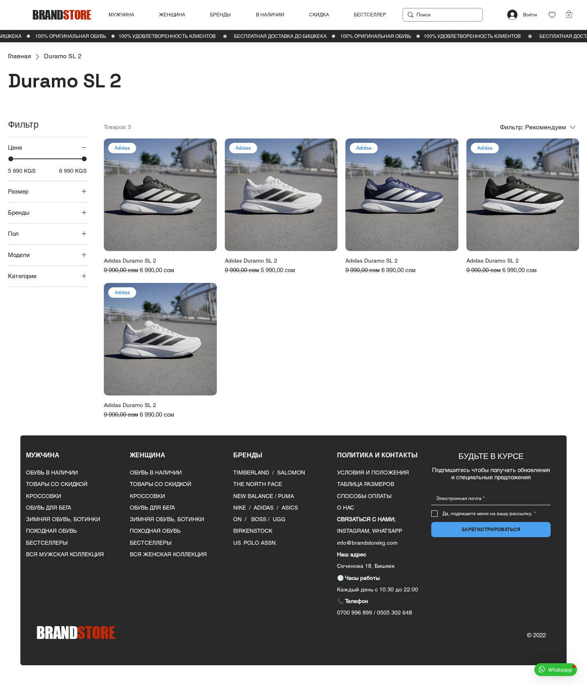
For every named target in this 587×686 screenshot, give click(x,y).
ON (237, 519)
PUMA (286, 496)
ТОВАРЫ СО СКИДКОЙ (56, 484)
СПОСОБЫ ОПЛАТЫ (364, 496)
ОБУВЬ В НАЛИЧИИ (52, 472)
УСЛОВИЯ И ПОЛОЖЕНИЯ (373, 472)
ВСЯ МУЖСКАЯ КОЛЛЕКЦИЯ (65, 554)
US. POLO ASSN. (255, 543)
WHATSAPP (387, 531)
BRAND (61, 14)
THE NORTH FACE (257, 484)
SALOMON (291, 472)
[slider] (11, 158)
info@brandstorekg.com (367, 543)
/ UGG (277, 519)
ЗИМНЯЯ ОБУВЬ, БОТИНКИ (63, 519)
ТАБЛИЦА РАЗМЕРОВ (365, 484)
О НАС (345, 507)
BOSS (259, 519)
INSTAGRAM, (354, 531)
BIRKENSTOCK (252, 531)
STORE (75, 632)
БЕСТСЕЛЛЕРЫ (46, 543)
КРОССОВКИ (43, 496)
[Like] (552, 15)
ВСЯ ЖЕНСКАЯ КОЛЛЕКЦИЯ (168, 554)
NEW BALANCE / (255, 496)
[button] (127, 15)
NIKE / (243, 507)
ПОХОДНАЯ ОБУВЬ (51, 531)
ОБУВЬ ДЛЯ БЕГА (48, 507)
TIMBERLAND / (255, 472)
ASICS (290, 507)
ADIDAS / (268, 507)
